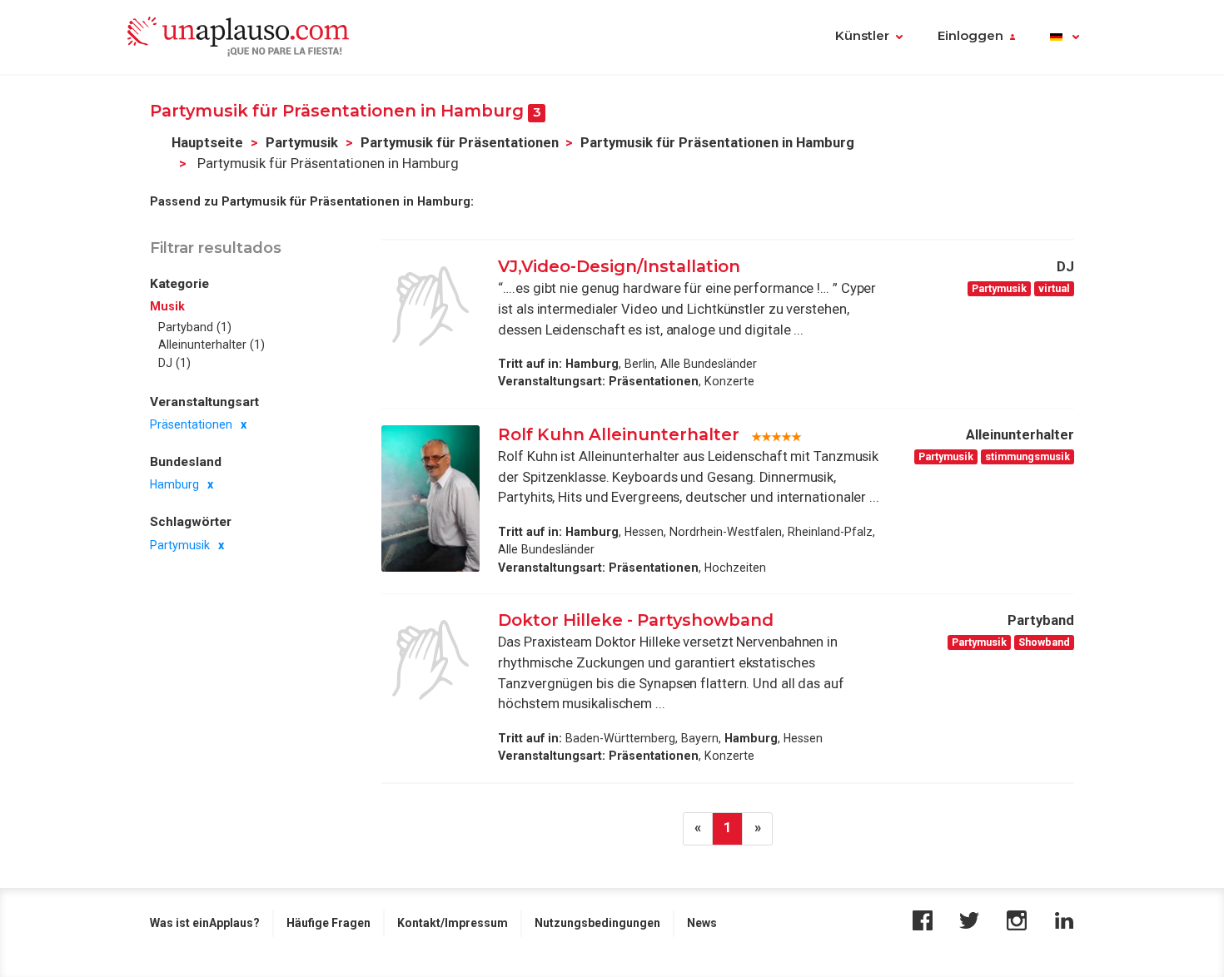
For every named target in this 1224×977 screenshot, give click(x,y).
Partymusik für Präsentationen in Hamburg (717, 143)
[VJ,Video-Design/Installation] (430, 306)
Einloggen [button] (970, 35)
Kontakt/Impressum (452, 923)
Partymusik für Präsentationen (460, 143)
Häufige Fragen (328, 923)
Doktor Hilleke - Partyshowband (636, 620)
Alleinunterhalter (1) (211, 344)
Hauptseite (207, 143)
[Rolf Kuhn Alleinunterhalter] (430, 498)
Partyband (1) (194, 327)
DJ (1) (174, 362)
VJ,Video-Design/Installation (619, 266)
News (702, 923)
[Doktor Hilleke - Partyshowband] (430, 660)
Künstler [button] (862, 35)
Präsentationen (191, 424)
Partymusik (302, 143)
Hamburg (174, 485)
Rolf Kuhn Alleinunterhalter (618, 434)
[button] (1064, 37)
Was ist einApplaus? (205, 923)
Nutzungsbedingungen (597, 923)
